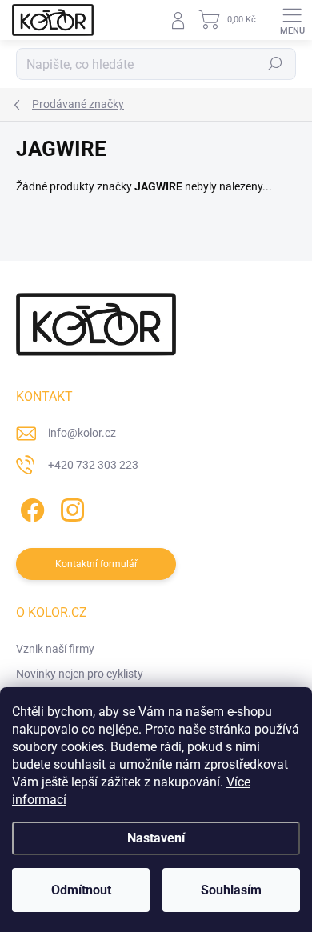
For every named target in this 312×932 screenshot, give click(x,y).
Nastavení (156, 838)
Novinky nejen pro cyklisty (79, 673)
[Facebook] (30, 507)
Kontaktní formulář (96, 564)
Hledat (275, 64)
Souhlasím (231, 890)
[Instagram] (70, 507)
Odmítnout (81, 890)
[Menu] (292, 20)
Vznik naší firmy (55, 648)
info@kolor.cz (82, 432)
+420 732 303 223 (93, 464)
